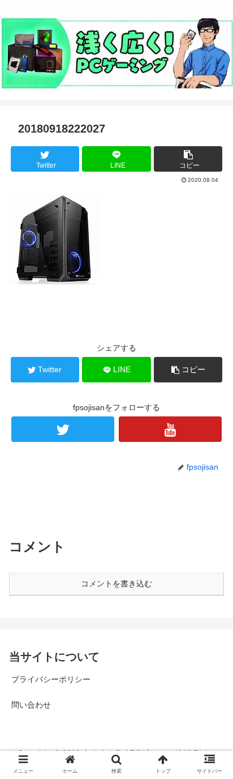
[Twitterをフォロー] (62, 429)
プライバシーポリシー (50, 679)
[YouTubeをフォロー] (170, 429)
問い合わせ (31, 704)
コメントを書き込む (116, 583)
